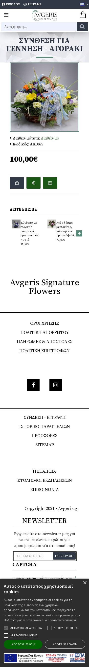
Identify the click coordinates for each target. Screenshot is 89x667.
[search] (82, 26)
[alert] (44, 623)
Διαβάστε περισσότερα (60, 620)
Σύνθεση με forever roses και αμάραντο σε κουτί (30, 231)
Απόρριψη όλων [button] (65, 644)
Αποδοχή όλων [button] (23, 644)
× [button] (85, 583)
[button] (10, 233)
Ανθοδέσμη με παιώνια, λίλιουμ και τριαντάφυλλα (66, 229)
